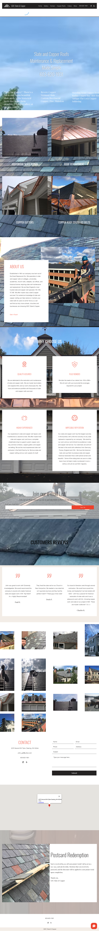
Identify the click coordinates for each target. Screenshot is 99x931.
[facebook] (91, 6)
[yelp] (94, 6)
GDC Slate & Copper (18, 5)
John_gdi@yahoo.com (25, 753)
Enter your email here (11, 504)
